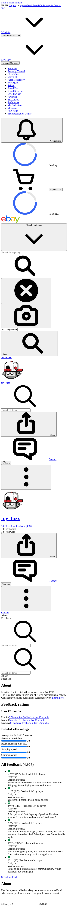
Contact (5, 612)
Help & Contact (53, 5)
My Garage (13, 99)
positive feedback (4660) (16, 526)
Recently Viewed (16, 71)
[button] (29, 343)
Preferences (13, 102)
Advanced (6, 357)
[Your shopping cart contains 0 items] (25, 189)
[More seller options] (26, 477)
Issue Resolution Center (19, 113)
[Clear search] (26, 290)
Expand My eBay (10, 63)
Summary (12, 68)
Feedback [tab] (6, 618)
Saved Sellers (14, 94)
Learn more (58, 697)
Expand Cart (55, 189)
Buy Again (13, 82)
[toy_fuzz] (12, 380)
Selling (11, 85)
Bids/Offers (13, 74)
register (23, 5)
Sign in (12, 5)
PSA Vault (13, 110)
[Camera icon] (26, 315)
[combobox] (16, 410)
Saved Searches (15, 91)
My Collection (15, 105)
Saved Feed (13, 88)
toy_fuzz (5, 382)
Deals (30, 5)
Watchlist (12, 77)
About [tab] (4, 615)
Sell (3, 8)
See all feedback (9, 877)
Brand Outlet (39, 5)
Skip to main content (11, 2)
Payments (12, 96)
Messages (12, 108)
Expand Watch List (11, 35)
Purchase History (16, 79)
